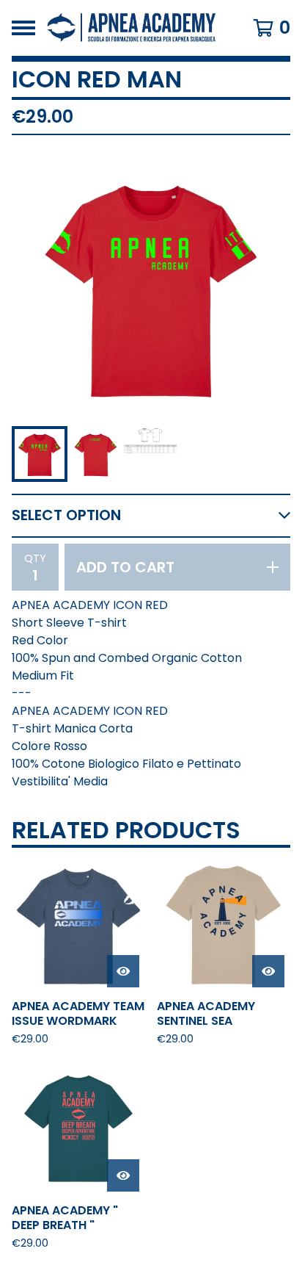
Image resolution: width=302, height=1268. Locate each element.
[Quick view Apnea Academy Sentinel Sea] (268, 971)
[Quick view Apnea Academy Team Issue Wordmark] (123, 971)
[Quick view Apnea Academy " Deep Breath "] (123, 1175)
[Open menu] (23, 28)
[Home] (132, 28)
